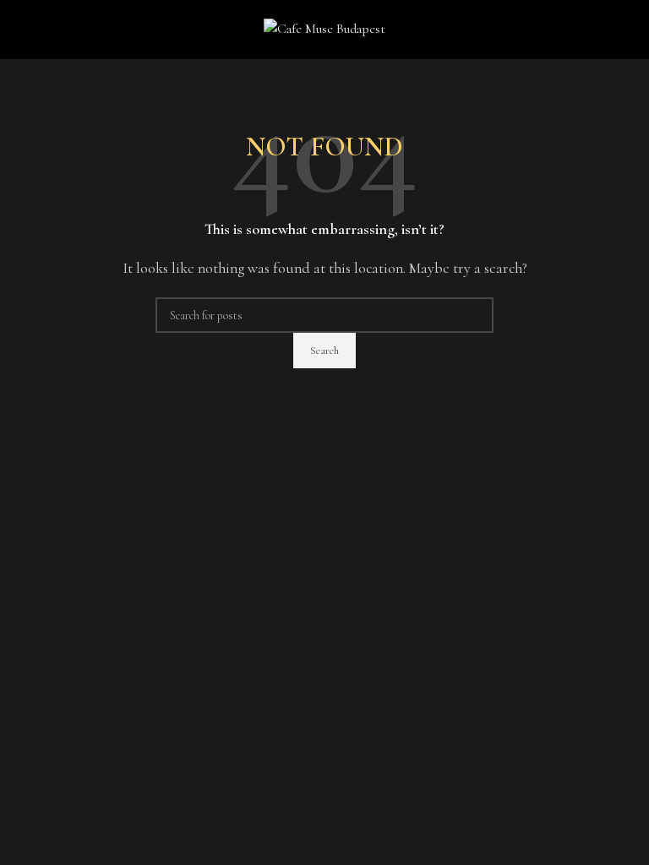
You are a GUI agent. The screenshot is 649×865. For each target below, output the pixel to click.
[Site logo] (324, 27)
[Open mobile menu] (19, 29)
